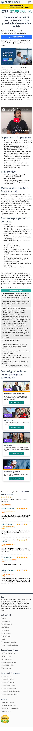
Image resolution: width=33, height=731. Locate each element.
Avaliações (5, 627)
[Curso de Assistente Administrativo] (16, 387)
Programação (6, 668)
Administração (6, 656)
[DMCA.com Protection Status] (5, 719)
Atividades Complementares (11, 708)
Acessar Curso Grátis (16, 402)
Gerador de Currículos (9, 705)
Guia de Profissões (8, 702)
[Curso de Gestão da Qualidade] (16, 465)
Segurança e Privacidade (10, 645)
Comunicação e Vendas (9, 662)
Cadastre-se (6, 621)
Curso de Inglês (7, 676)
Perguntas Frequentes (9, 642)
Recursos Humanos (8, 653)
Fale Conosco (6, 636)
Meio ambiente (7, 659)
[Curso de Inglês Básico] (16, 413)
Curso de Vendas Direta (9, 694)
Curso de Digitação (8, 682)
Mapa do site (6, 711)
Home (4, 618)
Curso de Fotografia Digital (11, 691)
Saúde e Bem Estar (8, 665)
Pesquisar (30, 11)
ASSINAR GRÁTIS (17, 37)
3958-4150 (18, 11)
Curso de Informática (9, 688)
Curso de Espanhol (8, 679)
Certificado (5, 630)
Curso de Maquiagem (9, 685)
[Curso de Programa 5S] (16, 438)
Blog (3, 639)
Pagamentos (6, 633)
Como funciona (7, 624)
